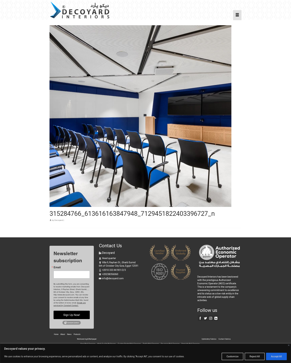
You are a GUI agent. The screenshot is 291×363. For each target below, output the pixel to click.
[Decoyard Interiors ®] (80, 10)
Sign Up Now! (71, 315)
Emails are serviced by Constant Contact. (70, 304)
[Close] (288, 345)
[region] (145, 353)
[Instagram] (210, 318)
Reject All (255, 356)
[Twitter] (205, 318)
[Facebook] (200, 318)
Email (57, 267)
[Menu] (237, 15)
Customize (232, 356)
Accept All (276, 356)
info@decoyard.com (113, 278)
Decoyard (58, 220)
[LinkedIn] (216, 318)
